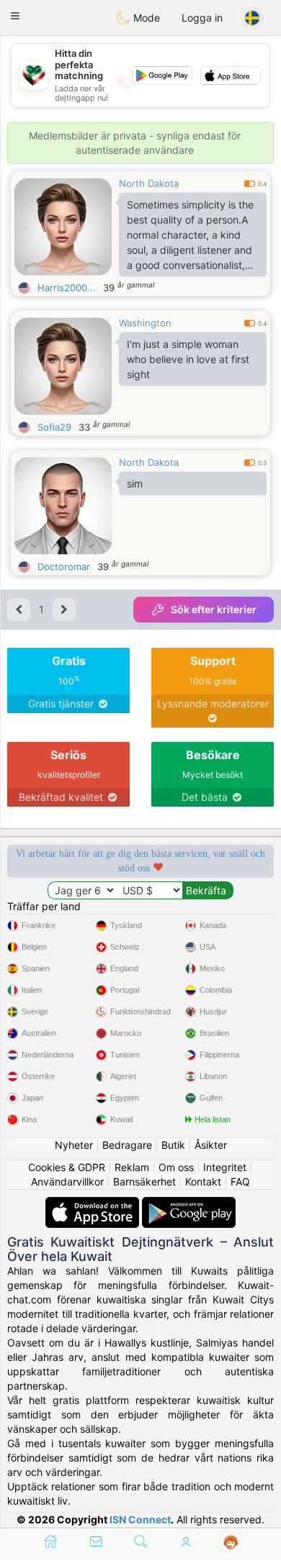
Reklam (132, 1167)
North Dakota (149, 183)
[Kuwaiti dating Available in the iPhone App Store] (93, 1204)
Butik (173, 1145)
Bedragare (127, 1145)
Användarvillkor (67, 1181)
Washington (145, 323)
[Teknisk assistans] (230, 1542)
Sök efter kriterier (214, 609)
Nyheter (74, 1145)
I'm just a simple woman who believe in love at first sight (188, 359)
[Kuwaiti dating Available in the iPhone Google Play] (189, 1204)
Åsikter (211, 1145)
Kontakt (203, 1181)
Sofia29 (54, 427)
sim (135, 483)
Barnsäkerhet (144, 1181)
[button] (15, 16)
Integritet (224, 1167)
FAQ (240, 1181)
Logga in (202, 18)
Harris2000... (66, 287)
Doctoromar (63, 566)
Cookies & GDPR (66, 1167)
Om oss (176, 1167)
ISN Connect (140, 1519)
